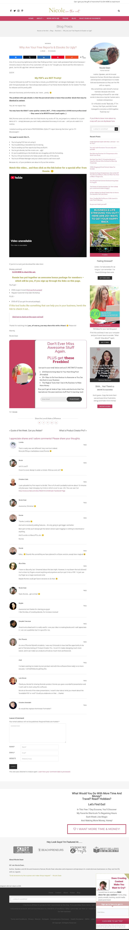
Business (48, 43)
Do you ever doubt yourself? (98, 204)
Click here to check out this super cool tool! (27, 317)
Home (31, 18)
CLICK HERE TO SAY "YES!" (112, 921)
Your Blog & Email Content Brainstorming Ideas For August (104, 181)
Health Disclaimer (77, 919)
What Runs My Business (89, 18)
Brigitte (21, 603)
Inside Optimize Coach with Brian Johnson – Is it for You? (104, 142)
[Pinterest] (22, 10)
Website (12, 758)
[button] (119, 11)
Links (93, 919)
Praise (66, 18)
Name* (12, 747)
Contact (58, 892)
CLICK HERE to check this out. (24, 272)
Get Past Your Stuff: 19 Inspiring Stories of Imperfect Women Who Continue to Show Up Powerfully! (103, 161)
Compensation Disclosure (59, 919)
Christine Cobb (23, 479)
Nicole (43, 51)
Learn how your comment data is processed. (54, 772)
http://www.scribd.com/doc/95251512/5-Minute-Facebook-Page (42, 491)
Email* (12, 752)
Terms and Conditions (19, 919)
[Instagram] (18, 10)
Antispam (45, 919)
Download (74, 399)
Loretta (21, 442)
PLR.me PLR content (34, 290)
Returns (38, 919)
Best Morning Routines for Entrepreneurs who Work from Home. (103, 154)
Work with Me (53, 18)
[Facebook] (11, 10)
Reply (85, 444)
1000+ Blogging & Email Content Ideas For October (102, 168)
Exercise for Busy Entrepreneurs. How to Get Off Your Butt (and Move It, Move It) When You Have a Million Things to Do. (104, 174)
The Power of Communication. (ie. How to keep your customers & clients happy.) (104, 187)
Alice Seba (22, 563)
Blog (74, 18)
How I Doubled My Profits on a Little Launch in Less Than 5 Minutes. (103, 199)
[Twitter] (14, 10)
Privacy (31, 919)
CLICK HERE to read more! (110, 2)
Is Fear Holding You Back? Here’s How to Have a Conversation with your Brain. (104, 193)
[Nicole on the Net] (64, 10)
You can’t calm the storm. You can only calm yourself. (103, 148)
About (39, 18)
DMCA (87, 919)
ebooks (15, 412)
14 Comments (52, 51)
